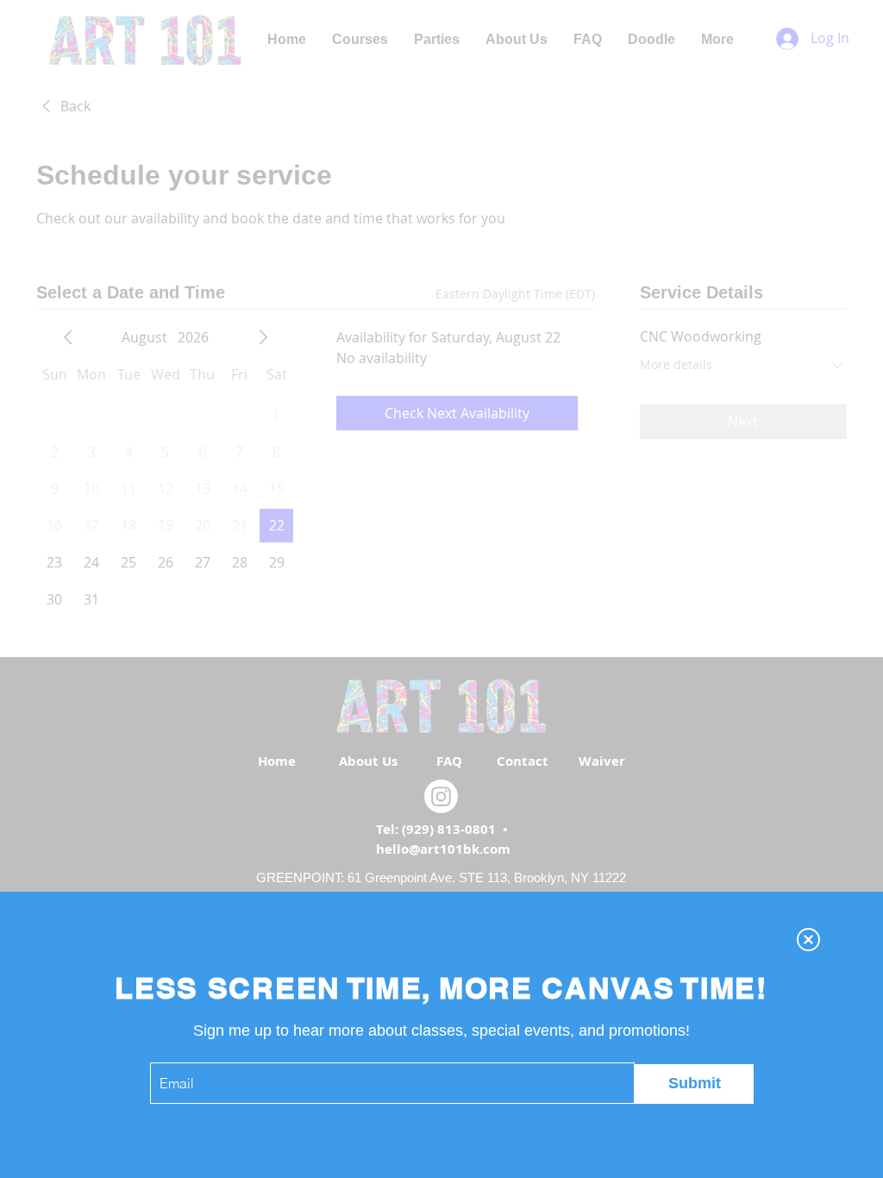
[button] (808, 939)
